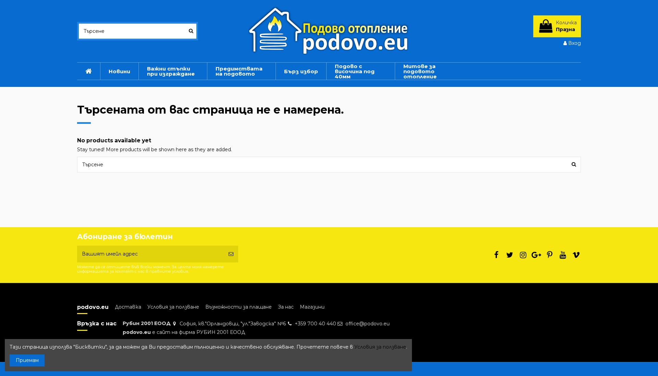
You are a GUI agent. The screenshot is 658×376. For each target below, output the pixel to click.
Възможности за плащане (238, 307)
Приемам (27, 360)
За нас (286, 307)
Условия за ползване (173, 307)
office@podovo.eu (367, 324)
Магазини (312, 307)
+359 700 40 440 (315, 324)
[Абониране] (231, 254)
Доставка (128, 307)
